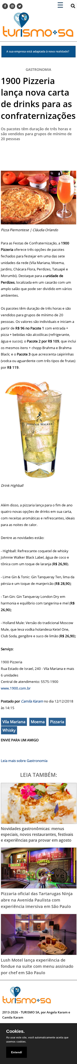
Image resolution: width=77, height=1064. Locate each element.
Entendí (16, 1052)
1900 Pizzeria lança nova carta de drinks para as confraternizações (38, 98)
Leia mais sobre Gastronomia (24, 760)
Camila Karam (32, 701)
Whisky (9, 730)
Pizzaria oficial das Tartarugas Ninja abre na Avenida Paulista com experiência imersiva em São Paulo (37, 900)
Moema (38, 721)
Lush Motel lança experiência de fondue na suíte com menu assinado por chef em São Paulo (37, 966)
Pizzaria (57, 721)
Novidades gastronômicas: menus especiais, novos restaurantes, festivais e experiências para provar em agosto (37, 834)
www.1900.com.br (16, 688)
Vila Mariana (13, 721)
